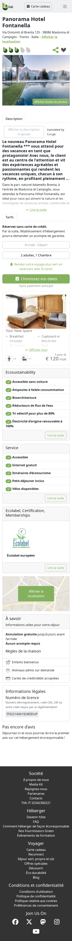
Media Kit (36, 784)
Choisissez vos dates (38, 278)
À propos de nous (36, 780)
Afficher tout (38, 350)
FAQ (36, 822)
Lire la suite (38, 210)
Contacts (36, 798)
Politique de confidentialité (36, 896)
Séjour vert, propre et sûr (36, 859)
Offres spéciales (36, 863)
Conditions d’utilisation (36, 891)
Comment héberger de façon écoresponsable (36, 826)
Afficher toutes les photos (50, 102)
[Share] (56, 51)
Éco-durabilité (36, 873)
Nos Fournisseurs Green (36, 831)
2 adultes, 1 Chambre (36, 255)
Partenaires (36, 793)
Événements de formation (36, 835)
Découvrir (36, 868)
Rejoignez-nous (36, 789)
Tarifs (10, 217)
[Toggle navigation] (65, 6)
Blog (36, 877)
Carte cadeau (40, 6)
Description (14, 119)
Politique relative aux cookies (36, 901)
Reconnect (36, 854)
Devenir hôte (36, 817)
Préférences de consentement (36, 905)
